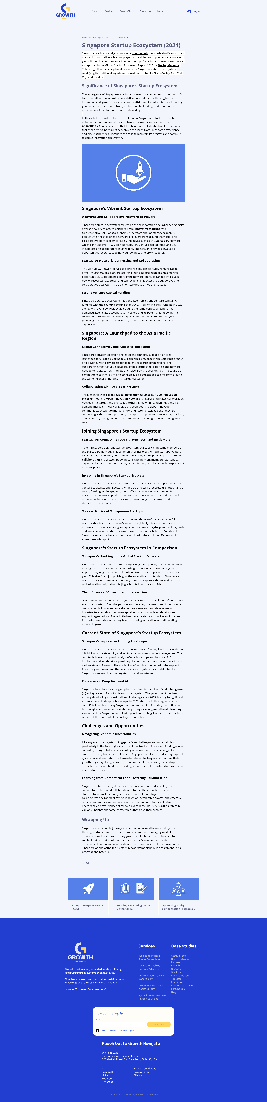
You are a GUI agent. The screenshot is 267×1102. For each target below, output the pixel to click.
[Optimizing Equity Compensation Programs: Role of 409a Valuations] (179, 889)
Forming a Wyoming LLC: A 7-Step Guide (133, 907)
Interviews (177, 982)
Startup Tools (179, 956)
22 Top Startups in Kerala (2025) (87, 907)
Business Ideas (180, 976)
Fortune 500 (178, 989)
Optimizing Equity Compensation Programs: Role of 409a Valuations (177, 907)
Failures (175, 962)
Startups (176, 972)
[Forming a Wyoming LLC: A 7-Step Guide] (133, 889)
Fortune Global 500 (182, 986)
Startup (86, 863)
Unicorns (176, 969)
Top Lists (176, 979)
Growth (175, 966)
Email (99, 1019)
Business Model (180, 959)
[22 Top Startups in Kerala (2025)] (88, 889)
